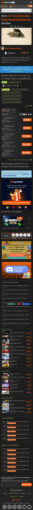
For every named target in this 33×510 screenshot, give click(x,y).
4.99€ (27, 119)
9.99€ (27, 128)
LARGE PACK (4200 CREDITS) (11, 99)
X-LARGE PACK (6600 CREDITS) (12, 102)
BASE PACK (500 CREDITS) (20, 89)
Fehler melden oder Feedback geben (19, 160)
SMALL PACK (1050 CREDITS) (11, 93)
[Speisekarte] (31, 2)
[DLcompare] (17, 490)
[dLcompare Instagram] (14, 507)
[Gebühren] (24, 114)
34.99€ (26, 144)
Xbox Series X (15, 82)
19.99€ (26, 136)
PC (5, 82)
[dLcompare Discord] (29, 507)
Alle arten (6, 89)
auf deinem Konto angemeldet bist (16, 174)
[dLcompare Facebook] (9, 507)
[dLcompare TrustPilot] (19, 507)
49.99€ (26, 152)
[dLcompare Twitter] (4, 507)
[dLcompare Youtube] (24, 507)
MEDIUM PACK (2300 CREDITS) (12, 96)
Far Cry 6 (19, 71)
